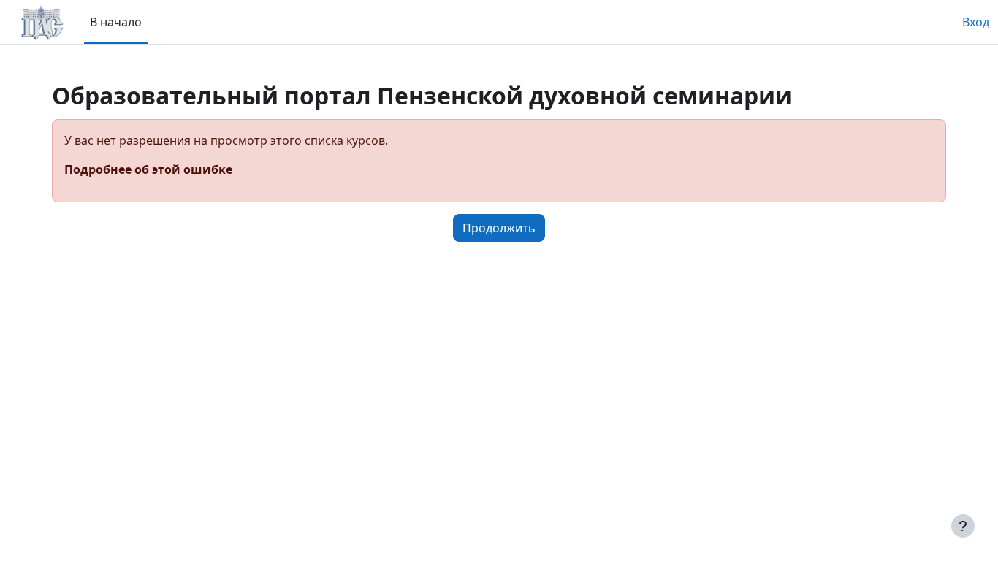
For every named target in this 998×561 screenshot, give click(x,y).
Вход (975, 22)
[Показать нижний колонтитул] (963, 526)
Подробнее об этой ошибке (148, 169)
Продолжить (499, 228)
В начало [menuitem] (116, 22)
